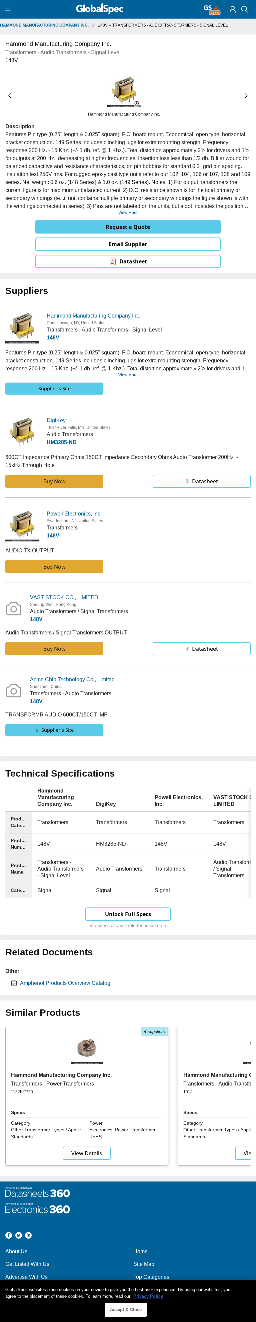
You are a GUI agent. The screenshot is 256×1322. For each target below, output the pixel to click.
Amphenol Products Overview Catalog (65, 983)
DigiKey (56, 420)
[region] (128, 1301)
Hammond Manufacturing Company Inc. (93, 316)
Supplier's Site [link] (54, 388)
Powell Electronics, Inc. (74, 514)
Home (140, 1251)
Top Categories (151, 1277)
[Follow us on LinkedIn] (28, 1236)
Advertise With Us (26, 1277)
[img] (232, 9)
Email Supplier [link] (128, 244)
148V (53, 337)
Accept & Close (126, 1309)
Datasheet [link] (133, 261)
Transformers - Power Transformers (52, 1083)
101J (187, 1091)
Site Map (143, 1264)
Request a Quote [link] (128, 227)
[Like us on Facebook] (8, 1236)
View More (128, 212)
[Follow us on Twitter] (18, 1236)
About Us (16, 1251)
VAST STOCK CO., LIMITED (64, 597)
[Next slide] (246, 95)
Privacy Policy (148, 1296)
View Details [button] (86, 1153)
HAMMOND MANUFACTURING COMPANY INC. (44, 25)
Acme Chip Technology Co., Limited (72, 679)
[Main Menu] (8, 9)
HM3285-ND (62, 442)
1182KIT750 (22, 1091)
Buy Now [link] (54, 481)
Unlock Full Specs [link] (128, 914)
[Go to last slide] (9, 95)
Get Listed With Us (27, 1264)
